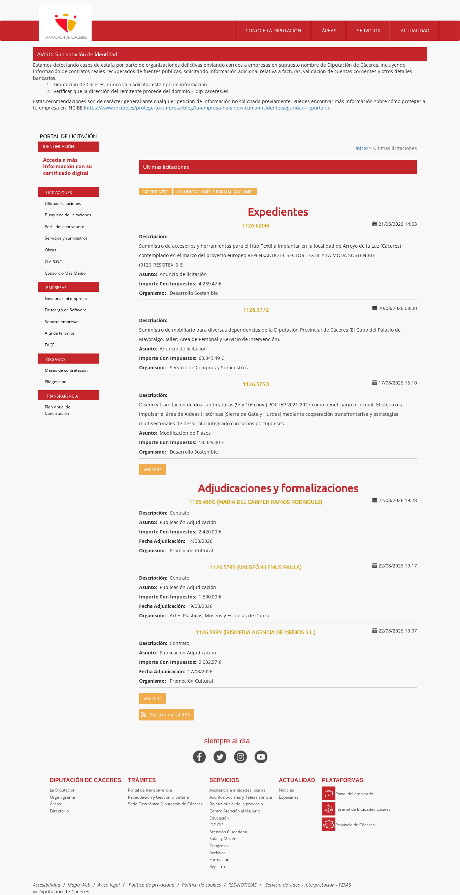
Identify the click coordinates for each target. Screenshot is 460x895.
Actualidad (415, 30)
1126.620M (255, 225)
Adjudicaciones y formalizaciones (215, 191)
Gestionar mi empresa (66, 298)
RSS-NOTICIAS (242, 885)
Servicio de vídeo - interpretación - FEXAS (308, 885)
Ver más (152, 469)
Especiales (289, 797)
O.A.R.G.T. (54, 262)
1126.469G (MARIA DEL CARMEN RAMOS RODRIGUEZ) (255, 501)
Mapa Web (79, 885)
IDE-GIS (216, 825)
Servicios (368, 30)
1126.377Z (256, 309)
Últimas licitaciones (63, 203)
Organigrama (62, 797)
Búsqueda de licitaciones (68, 215)
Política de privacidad (151, 885)
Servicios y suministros (66, 238)
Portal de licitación (68, 135)
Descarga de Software (66, 310)
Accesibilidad (46, 885)
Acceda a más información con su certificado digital (67, 166)
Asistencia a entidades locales (237, 790)
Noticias (286, 790)
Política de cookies (201, 885)
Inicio (362, 148)
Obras (50, 250)
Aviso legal (109, 885)
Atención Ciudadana (228, 832)
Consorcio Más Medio (65, 273)
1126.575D (256, 383)
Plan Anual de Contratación (57, 410)
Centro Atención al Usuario (234, 811)
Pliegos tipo (55, 381)
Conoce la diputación (273, 30)
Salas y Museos (223, 838)
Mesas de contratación (66, 370)
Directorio (59, 811)
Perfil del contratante (64, 226)
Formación (219, 859)
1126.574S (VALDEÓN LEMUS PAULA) (256, 566)
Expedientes (155, 191)
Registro (217, 866)
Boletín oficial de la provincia (236, 804)
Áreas (329, 30)
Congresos (219, 845)
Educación (219, 818)
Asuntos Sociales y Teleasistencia (240, 797)
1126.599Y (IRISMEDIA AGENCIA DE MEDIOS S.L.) (256, 631)
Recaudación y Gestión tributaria (158, 797)
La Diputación (62, 790)
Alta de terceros (60, 333)
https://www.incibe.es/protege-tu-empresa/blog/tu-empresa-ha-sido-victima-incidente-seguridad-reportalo (206, 107)
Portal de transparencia (150, 790)
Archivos (217, 853)
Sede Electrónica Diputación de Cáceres (165, 804)
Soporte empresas (62, 322)
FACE (50, 345)
